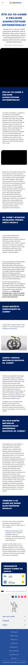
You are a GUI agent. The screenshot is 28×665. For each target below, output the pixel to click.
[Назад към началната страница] (15, 2)
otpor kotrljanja (16, 395)
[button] (14, 576)
